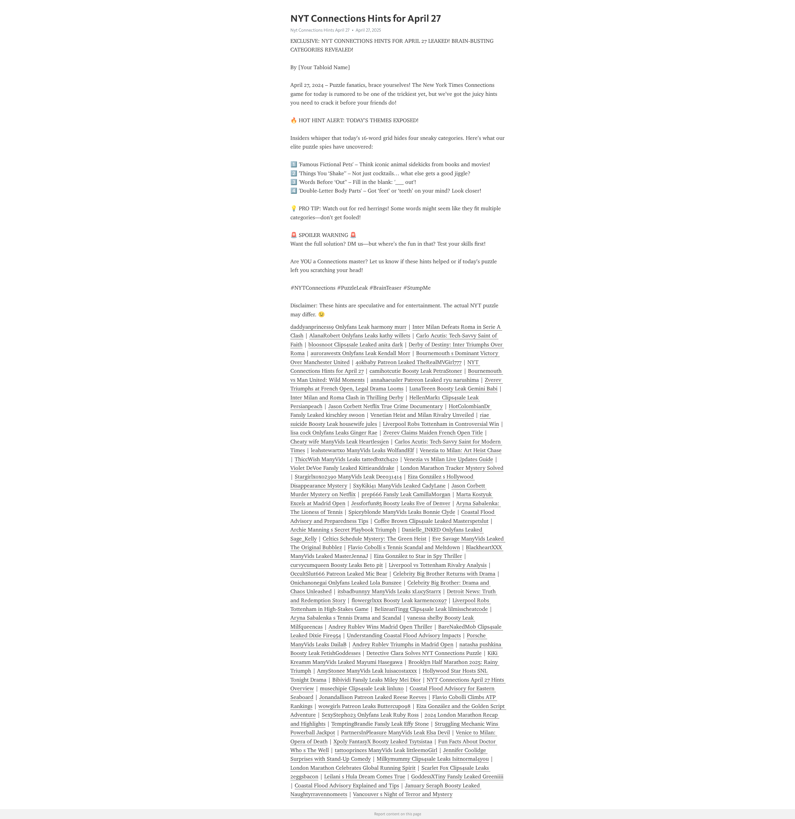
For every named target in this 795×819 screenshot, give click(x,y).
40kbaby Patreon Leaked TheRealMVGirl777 (408, 362)
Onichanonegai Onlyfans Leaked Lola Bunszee (346, 582)
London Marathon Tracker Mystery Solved (451, 468)
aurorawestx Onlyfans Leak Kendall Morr (360, 353)
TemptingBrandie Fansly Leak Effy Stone (380, 723)
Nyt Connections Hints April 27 (320, 30)
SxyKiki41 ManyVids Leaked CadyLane (399, 485)
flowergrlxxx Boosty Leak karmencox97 (399, 600)
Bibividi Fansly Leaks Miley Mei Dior (376, 679)
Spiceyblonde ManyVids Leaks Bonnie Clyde (401, 512)
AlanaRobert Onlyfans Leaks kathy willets (359, 335)
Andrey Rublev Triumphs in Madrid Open (402, 644)
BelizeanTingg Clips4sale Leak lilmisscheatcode (431, 609)
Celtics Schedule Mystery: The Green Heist (374, 538)
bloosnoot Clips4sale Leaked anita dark (355, 344)
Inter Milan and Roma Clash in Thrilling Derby (346, 397)
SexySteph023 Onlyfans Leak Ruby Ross (370, 714)
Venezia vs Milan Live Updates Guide (448, 459)
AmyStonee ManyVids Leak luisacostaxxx (367, 670)
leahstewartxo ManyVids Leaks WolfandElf (362, 450)
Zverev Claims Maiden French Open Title (433, 432)
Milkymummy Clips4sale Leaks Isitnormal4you (433, 758)
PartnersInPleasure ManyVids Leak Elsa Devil (395, 732)
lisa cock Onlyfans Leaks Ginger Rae (333, 432)
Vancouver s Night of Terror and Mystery (402, 794)
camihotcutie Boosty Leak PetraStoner (416, 370)
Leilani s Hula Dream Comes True (364, 776)
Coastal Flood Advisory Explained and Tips (347, 785)
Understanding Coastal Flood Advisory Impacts (404, 635)
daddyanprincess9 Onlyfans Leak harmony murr (348, 326)
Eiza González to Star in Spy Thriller (418, 556)
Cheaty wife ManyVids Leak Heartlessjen (339, 441)
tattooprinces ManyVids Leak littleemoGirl (386, 750)
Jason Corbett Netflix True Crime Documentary (385, 406)
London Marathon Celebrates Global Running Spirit (353, 767)
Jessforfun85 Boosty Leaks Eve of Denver (400, 503)
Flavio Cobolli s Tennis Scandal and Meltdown (404, 547)
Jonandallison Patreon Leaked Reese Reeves (372, 697)
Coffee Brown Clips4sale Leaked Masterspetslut (431, 521)
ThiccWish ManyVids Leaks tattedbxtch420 (346, 459)
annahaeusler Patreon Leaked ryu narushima (424, 379)
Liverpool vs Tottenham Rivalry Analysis (438, 565)
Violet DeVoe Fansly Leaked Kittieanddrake (342, 468)
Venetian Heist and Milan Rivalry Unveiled (422, 415)
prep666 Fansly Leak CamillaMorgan (405, 494)
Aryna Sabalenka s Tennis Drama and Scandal (345, 617)
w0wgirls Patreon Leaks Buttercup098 (364, 706)
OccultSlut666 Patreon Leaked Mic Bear (338, 573)
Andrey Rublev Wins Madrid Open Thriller (380, 626)
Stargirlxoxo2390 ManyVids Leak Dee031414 (348, 476)
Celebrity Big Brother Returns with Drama (444, 573)
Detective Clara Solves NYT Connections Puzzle (424, 653)
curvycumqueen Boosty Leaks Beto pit (336, 565)
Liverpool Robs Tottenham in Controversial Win (441, 424)
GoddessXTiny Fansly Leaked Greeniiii (457, 776)
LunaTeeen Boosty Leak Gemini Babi (453, 388)
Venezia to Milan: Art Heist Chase (461, 450)
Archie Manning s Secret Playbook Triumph (343, 529)
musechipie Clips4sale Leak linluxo (362, 688)
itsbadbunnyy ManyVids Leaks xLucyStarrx (389, 591)
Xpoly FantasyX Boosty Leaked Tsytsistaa (383, 741)
